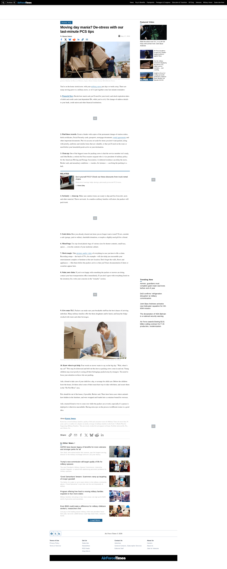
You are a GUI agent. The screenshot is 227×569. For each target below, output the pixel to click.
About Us (150, 546)
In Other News (67, 443)
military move (96, 86)
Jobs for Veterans (153, 548)
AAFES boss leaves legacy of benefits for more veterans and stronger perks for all (83, 448)
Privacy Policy (54, 543)
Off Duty (191, 2)
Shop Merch (86, 551)
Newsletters (86, 546)
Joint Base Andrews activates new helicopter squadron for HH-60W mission (153, 306)
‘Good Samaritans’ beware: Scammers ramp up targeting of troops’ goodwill (83, 478)
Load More (95, 520)
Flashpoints (150, 2)
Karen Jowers (67, 36)
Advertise (118, 543)
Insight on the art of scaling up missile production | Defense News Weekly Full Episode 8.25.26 (160, 76)
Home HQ (66, 23)
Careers (149, 543)
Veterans (199, 2)
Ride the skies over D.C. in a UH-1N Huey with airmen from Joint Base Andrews (152, 43)
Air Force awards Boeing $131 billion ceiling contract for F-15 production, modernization (152, 324)
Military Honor (207, 2)
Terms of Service (55, 546)
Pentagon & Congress (163, 2)
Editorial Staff (119, 548)
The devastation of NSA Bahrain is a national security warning (153, 315)
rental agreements (119, 137)
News (132, 2)
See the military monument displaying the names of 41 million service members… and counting (160, 65)
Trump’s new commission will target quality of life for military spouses (81, 463)
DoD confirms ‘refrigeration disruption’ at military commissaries (151, 296)
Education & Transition (179, 2)
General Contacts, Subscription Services (128, 546)
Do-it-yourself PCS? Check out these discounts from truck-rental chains (102, 178)
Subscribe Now (219, 2)
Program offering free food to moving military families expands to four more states (81, 492)
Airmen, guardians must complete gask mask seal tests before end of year (152, 286)
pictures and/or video (84, 253)
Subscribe (85, 543)
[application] (153, 32)
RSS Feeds (86, 548)
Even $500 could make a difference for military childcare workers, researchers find (83, 507)
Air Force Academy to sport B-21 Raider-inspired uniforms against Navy (160, 53)
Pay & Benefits (140, 2)
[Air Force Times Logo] (24, 2)
